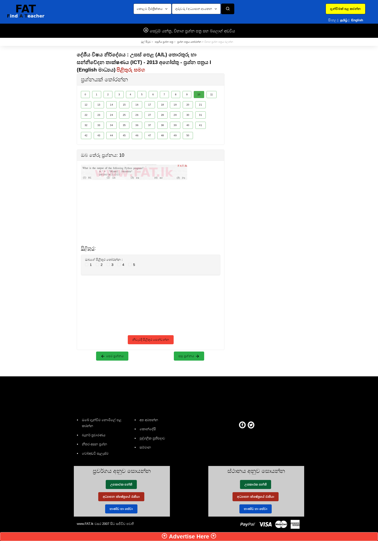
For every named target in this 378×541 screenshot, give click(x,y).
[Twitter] (251, 424)
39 (175, 125)
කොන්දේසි (148, 429)
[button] (345, 9)
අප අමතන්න (149, 420)
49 (175, 135)
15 (124, 104)
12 (86, 104)
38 (162, 125)
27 (149, 115)
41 (200, 125)
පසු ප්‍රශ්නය (186, 356)
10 (198, 94)
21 (200, 104)
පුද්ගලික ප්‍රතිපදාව (152, 438)
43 (98, 135)
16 (136, 104)
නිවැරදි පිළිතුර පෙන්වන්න (150, 339)
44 (111, 135)
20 (187, 104)
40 (187, 125)
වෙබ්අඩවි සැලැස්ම (95, 453)
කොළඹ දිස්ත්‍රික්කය (150, 8)
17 (149, 104)
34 (111, 125)
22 (86, 115)
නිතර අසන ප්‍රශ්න (94, 444)
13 (98, 104)
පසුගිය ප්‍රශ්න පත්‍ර (164, 41)
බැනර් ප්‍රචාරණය (93, 435)
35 (124, 125)
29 (175, 115)
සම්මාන (145, 447)
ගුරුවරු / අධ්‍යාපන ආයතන (194, 8)
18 (162, 104)
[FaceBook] (242, 424)
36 (136, 125)
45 (124, 135)
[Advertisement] (150, 207)
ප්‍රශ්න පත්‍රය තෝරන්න (189, 41)
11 (211, 94)
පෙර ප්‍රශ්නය (114, 356)
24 (111, 115)
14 (111, 104)
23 (98, 115)
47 (149, 135)
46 (136, 135)
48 (162, 135)
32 (86, 125)
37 (149, 125)
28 (162, 115)
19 (175, 104)
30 (187, 115)
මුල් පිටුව (146, 41)
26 (136, 115)
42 (86, 135)
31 (200, 115)
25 (124, 115)
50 (187, 135)
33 (98, 125)
